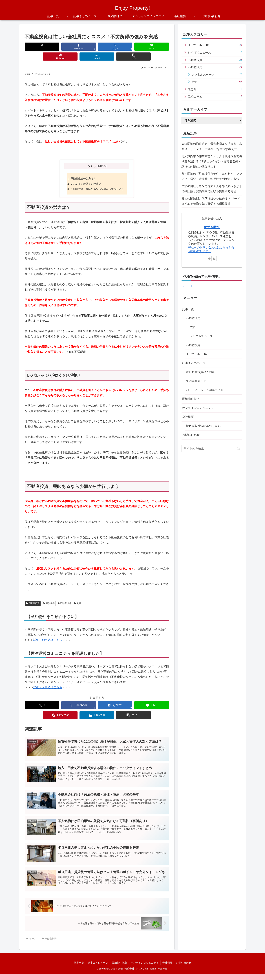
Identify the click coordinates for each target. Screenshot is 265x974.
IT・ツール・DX (196, 354)
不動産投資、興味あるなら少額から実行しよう (97, 188)
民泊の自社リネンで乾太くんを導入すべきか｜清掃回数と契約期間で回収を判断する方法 (212, 189)
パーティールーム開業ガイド (204, 390)
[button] (133, 56)
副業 (79, 603)
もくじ (91, 166)
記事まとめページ (193, 363)
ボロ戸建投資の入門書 (200, 372)
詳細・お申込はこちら (47, 639)
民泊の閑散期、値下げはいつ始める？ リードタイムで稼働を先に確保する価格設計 (211, 201)
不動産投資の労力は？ (83, 178)
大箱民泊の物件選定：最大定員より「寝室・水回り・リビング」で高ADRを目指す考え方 (212, 146)
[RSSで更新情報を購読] (214, 258)
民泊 (192, 327)
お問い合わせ (191, 434)
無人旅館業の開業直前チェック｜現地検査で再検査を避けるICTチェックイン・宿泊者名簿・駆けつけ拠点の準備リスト (212, 161)
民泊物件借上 (191, 399)
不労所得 (50, 603)
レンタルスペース (201, 336)
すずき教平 (212, 227)
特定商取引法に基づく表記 (203, 425)
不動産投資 (34, 603)
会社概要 (188, 416)
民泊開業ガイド (196, 381)
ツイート (187, 286)
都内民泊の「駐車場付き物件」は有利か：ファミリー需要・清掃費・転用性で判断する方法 (212, 176)
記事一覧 (188, 309)
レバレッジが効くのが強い (86, 183)
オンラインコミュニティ (198, 407)
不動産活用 (193, 318)
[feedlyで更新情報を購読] (209, 258)
